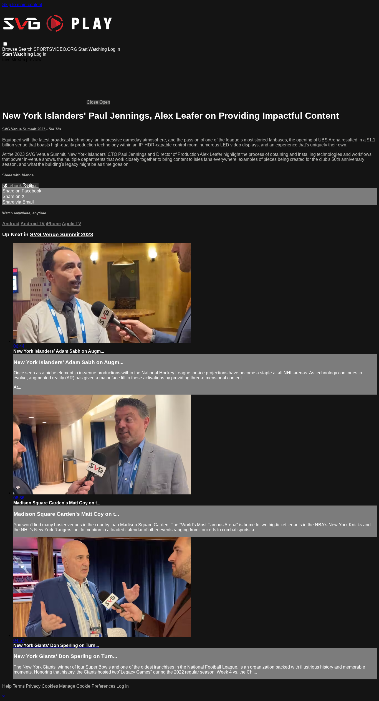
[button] (5, 44)
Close (93, 102)
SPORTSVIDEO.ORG (55, 49)
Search (26, 49)
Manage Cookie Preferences (88, 686)
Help (7, 686)
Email (33, 185)
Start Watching (93, 49)
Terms (19, 686)
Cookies (50, 686)
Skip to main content (22, 4)
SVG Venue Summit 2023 (24, 129)
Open (104, 102)
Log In (114, 49)
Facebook (12, 185)
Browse (10, 49)
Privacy (34, 686)
